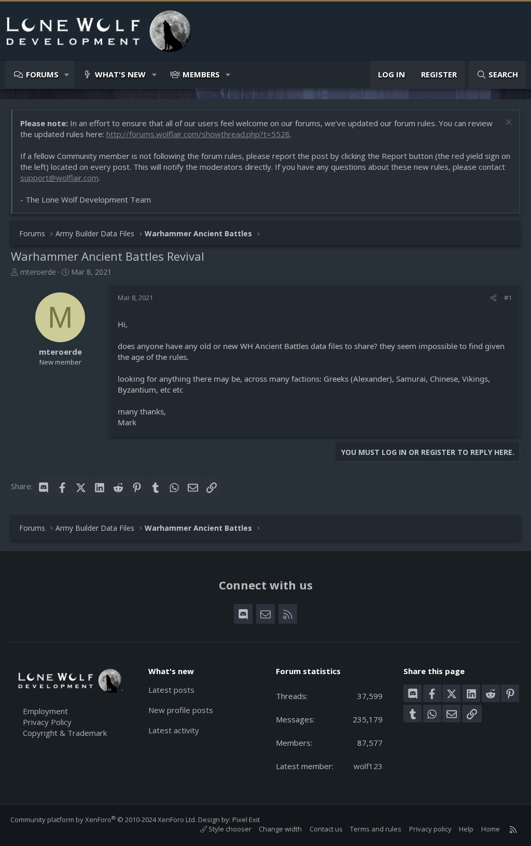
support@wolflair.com (59, 177)
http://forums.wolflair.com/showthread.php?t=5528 (198, 134)
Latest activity (173, 730)
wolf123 (368, 766)
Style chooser (229, 829)
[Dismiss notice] (507, 123)
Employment (45, 711)
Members (201, 74)
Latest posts (171, 689)
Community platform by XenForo (103, 819)
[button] (67, 74)
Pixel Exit (246, 819)
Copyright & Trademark (65, 733)
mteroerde (38, 272)
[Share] (493, 297)
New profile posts (180, 710)
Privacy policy (430, 829)
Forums (42, 74)
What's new (120, 74)
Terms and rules (375, 829)
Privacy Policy (47, 722)
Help (466, 829)
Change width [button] (280, 829)
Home (490, 829)
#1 (508, 297)
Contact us (326, 829)
